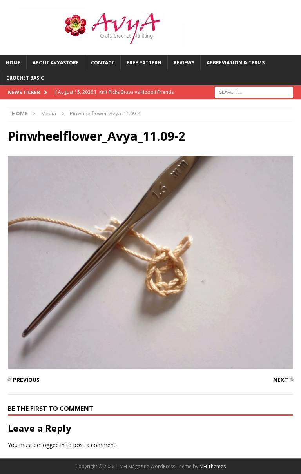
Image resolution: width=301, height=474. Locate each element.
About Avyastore (56, 62)
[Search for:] (254, 92)
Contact (102, 62)
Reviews (184, 62)
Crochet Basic (25, 77)
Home (13, 62)
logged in (53, 445)
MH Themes (212, 466)
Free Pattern (144, 62)
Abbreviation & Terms (236, 62)
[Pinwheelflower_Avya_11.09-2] (150, 364)
